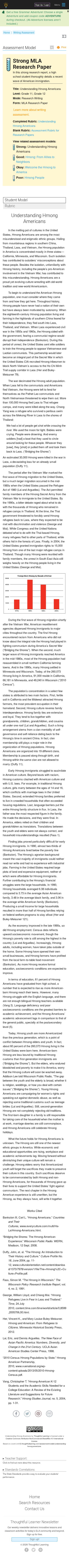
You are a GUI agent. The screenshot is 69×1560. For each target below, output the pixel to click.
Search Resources (34, 1502)
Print (63, 47)
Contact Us (34, 1509)
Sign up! (34, 1539)
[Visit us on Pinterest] (41, 1550)
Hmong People (34, 177)
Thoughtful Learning (41, 1436)
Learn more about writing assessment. (29, 112)
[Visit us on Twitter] (34, 1550)
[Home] (6, 5)
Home (6, 32)
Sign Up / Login (42, 4)
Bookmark (63, 37)
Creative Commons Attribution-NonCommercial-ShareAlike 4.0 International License (34, 1439)
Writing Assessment (23, 32)
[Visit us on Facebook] (27, 1550)
